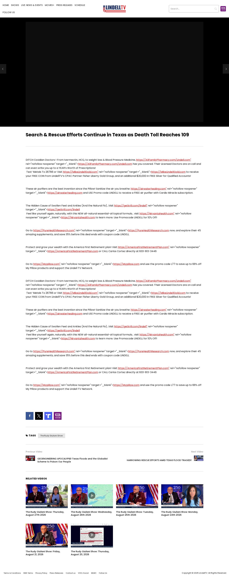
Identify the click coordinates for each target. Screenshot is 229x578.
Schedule (80, 5)
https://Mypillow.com (126, 264)
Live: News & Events (32, 5)
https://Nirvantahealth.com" (156, 213)
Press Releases (64, 5)
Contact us (71, 573)
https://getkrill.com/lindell (63, 209)
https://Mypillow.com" (46, 264)
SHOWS (15, 5)
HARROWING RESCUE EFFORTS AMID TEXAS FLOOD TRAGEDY (159, 460)
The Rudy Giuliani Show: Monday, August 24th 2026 (179, 513)
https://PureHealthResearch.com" (54, 230)
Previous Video (34, 451)
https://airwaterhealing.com (64, 193)
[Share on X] (39, 416)
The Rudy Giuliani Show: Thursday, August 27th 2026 (45, 513)
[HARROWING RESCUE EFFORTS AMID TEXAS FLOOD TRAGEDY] (198, 460)
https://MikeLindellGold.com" (80, 172)
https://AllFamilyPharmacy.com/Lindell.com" (163, 160)
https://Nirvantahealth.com (78, 217)
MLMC (93, 573)
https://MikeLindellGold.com (168, 172)
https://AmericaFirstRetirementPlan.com (72, 251)
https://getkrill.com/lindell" (130, 205)
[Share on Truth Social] (48, 416)
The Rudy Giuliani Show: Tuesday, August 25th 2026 (134, 513)
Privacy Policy (41, 573)
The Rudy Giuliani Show (51, 435)
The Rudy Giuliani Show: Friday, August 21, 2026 (43, 553)
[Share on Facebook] (29, 416)
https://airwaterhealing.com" (149, 189)
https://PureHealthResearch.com (148, 230)
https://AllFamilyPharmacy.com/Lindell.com (105, 164)
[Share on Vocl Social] (58, 416)
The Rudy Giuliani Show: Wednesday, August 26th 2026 (91, 513)
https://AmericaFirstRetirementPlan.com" (143, 247)
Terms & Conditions (12, 573)
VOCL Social (83, 573)
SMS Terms (28, 573)
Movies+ (49, 5)
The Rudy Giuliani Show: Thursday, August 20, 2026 (90, 553)
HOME (6, 5)
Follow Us (9, 12)
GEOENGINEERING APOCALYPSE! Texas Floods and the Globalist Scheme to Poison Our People (72, 460)
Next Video (197, 451)
